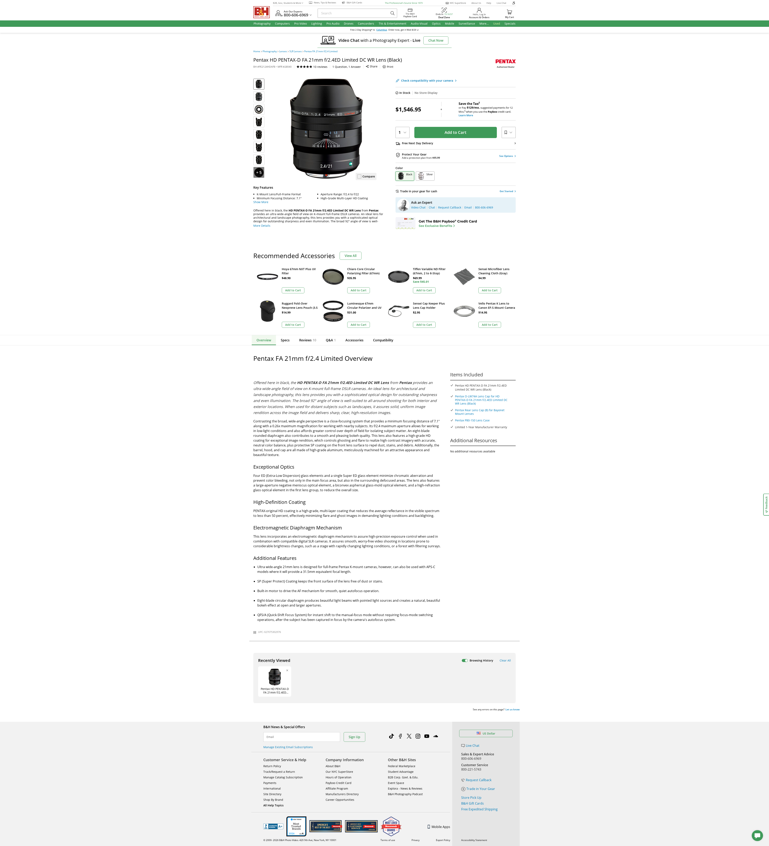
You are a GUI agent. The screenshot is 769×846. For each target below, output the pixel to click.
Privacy (416, 840)
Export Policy (443, 840)
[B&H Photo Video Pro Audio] (263, 12)
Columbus (381, 29)
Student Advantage (401, 772)
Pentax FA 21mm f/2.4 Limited (320, 51)
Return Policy (272, 766)
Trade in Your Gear (480, 789)
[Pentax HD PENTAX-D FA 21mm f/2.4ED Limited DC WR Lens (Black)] (326, 129)
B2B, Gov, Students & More (287, 2)
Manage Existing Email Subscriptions (288, 747)
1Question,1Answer (346, 67)
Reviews (307, 340)
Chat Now (435, 40)
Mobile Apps (441, 827)
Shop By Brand (273, 800)
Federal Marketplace (401, 766)
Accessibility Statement (474, 840)
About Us (476, 2)
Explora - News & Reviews (405, 788)
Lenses (283, 51)
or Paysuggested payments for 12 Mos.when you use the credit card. (486, 109)
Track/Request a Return (279, 772)
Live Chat (501, 2)
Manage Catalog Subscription (283, 777)
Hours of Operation (338, 777)
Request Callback (478, 780)
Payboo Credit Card (338, 783)
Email (270, 737)
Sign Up (354, 737)
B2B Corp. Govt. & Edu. (403, 777)
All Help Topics (273, 805)
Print (390, 67)
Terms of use (387, 840)
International (272, 788)
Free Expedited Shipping (479, 809)
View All (350, 256)
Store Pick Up (471, 797)
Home (256, 51)
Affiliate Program (337, 788)
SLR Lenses (295, 51)
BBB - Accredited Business (273, 826)
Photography (270, 51)
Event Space (396, 783)
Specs (285, 340)
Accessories (354, 340)
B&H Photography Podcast (405, 794)
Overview (264, 340)
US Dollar (489, 733)
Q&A (331, 340)
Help (488, 2)
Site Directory (272, 794)
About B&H (333, 766)
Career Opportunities (340, 800)
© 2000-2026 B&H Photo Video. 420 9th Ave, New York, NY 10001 (299, 840)
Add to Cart (455, 132)
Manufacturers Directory (342, 794)
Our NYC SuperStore (339, 772)
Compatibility (383, 340)
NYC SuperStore (458, 2)
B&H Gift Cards (472, 803)
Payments (269, 783)
